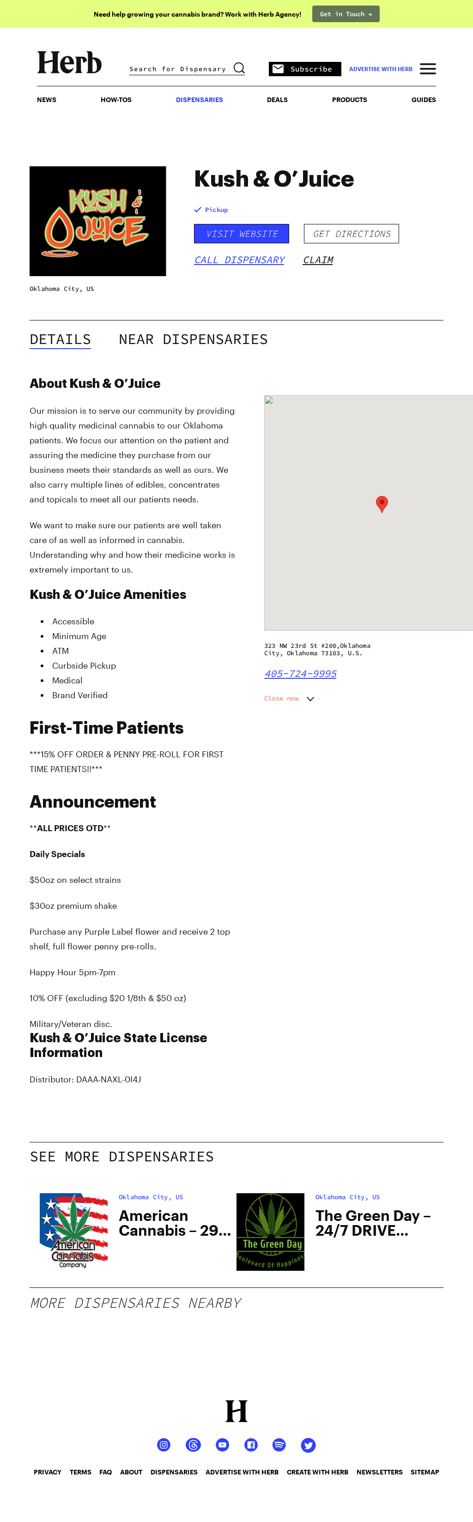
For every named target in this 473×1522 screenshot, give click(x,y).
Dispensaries (199, 99)
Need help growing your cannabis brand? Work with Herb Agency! (197, 14)
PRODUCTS (349, 99)
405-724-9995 (300, 673)
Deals (277, 99)
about (131, 1472)
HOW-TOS (116, 99)
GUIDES (424, 99)
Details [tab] (60, 339)
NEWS (46, 99)
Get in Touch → (346, 14)
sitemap (425, 1472)
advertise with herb (380, 69)
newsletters (380, 1472)
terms (80, 1472)
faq (105, 1472)
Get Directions (351, 233)
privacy (47, 1472)
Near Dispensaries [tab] (193, 339)
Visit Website (242, 233)
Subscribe (311, 68)
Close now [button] (281, 698)
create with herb (317, 1472)
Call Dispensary (239, 259)
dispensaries (174, 1472)
